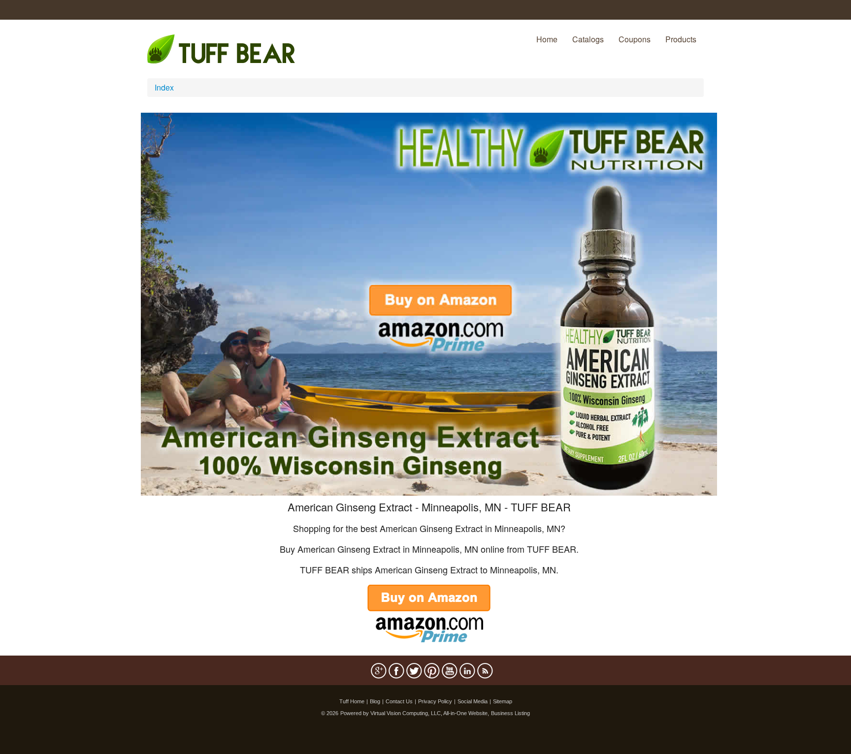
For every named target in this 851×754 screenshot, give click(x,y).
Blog (375, 701)
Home (546, 39)
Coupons (635, 39)
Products (680, 39)
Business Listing (510, 713)
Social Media (473, 701)
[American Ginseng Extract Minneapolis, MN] (429, 303)
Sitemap (502, 701)
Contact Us (399, 701)
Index (164, 87)
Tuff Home (351, 701)
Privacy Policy (435, 701)
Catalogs (588, 39)
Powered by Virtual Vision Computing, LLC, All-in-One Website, (414, 713)
